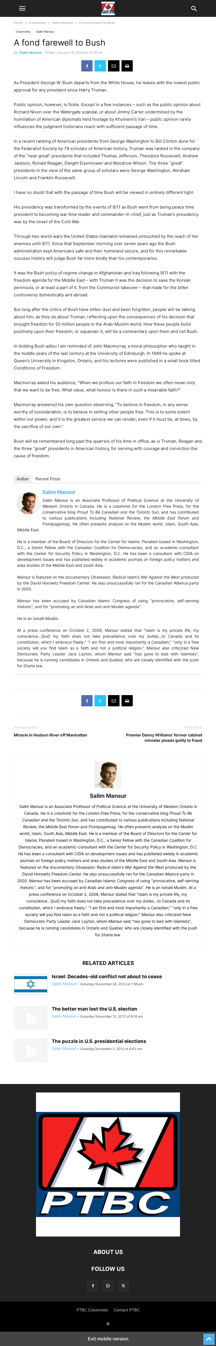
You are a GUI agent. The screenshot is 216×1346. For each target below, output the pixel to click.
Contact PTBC (127, 1309)
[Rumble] (108, 1286)
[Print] (127, 65)
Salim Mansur (62, 23)
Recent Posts (47, 478)
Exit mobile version (108, 1338)
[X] (100, 65)
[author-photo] (108, 788)
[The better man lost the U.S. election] (31, 1018)
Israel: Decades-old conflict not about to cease (107, 976)
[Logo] (108, 1235)
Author (23, 478)
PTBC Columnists (92, 1309)
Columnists (37, 23)
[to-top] (209, 1337)
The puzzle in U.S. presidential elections (99, 1041)
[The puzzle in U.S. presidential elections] (31, 1051)
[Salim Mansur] (28, 518)
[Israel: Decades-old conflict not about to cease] (31, 984)
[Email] (114, 65)
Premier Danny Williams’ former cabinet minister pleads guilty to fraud (164, 738)
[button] (22, 8)
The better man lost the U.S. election (94, 1009)
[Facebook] (87, 65)
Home (18, 23)
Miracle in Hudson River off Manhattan (50, 735)
